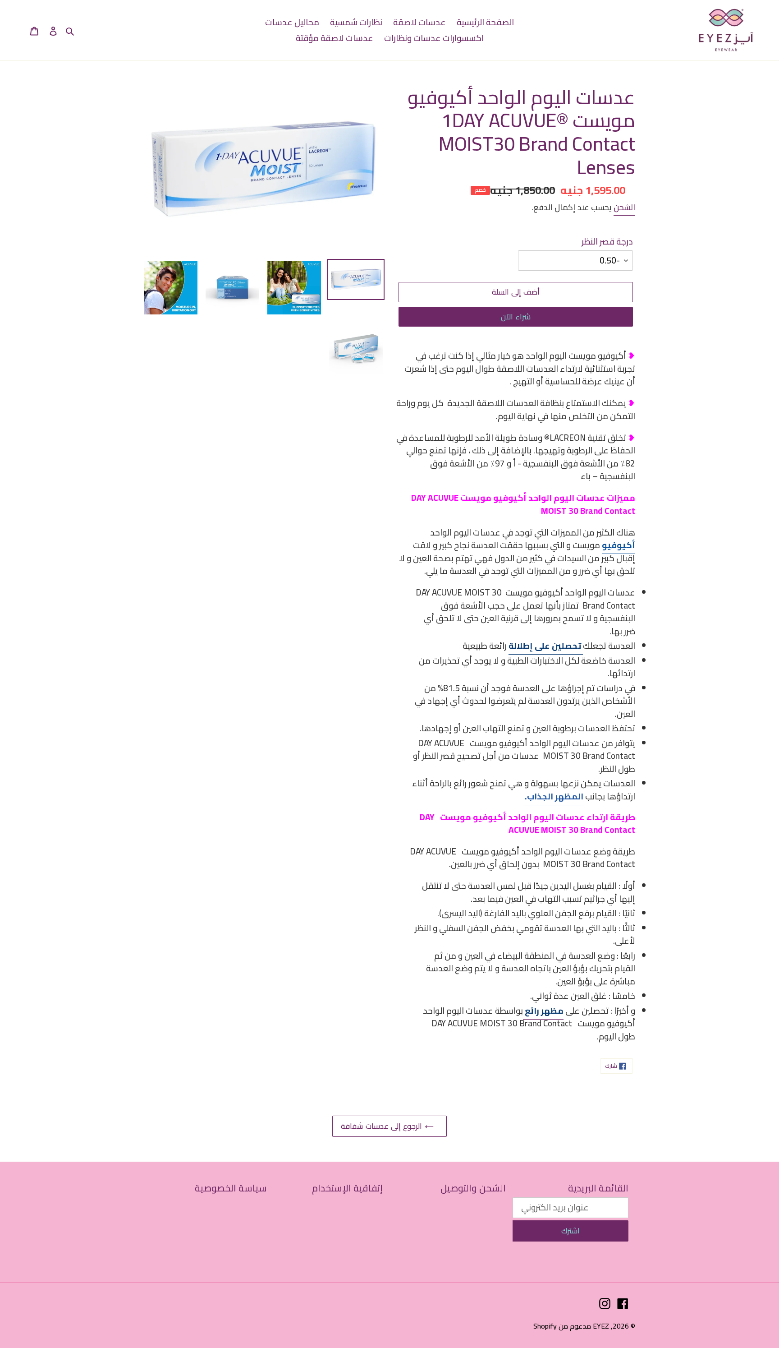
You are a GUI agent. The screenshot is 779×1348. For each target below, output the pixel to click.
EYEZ (601, 1326)
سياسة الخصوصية (231, 1188)
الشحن (624, 207)
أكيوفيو (618, 545)
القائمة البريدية (598, 1188)
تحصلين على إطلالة (546, 645)
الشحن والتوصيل (473, 1188)
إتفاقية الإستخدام (347, 1188)
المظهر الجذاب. (554, 796)
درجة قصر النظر (607, 241)
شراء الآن (516, 316)
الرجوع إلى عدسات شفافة (382, 1126)
